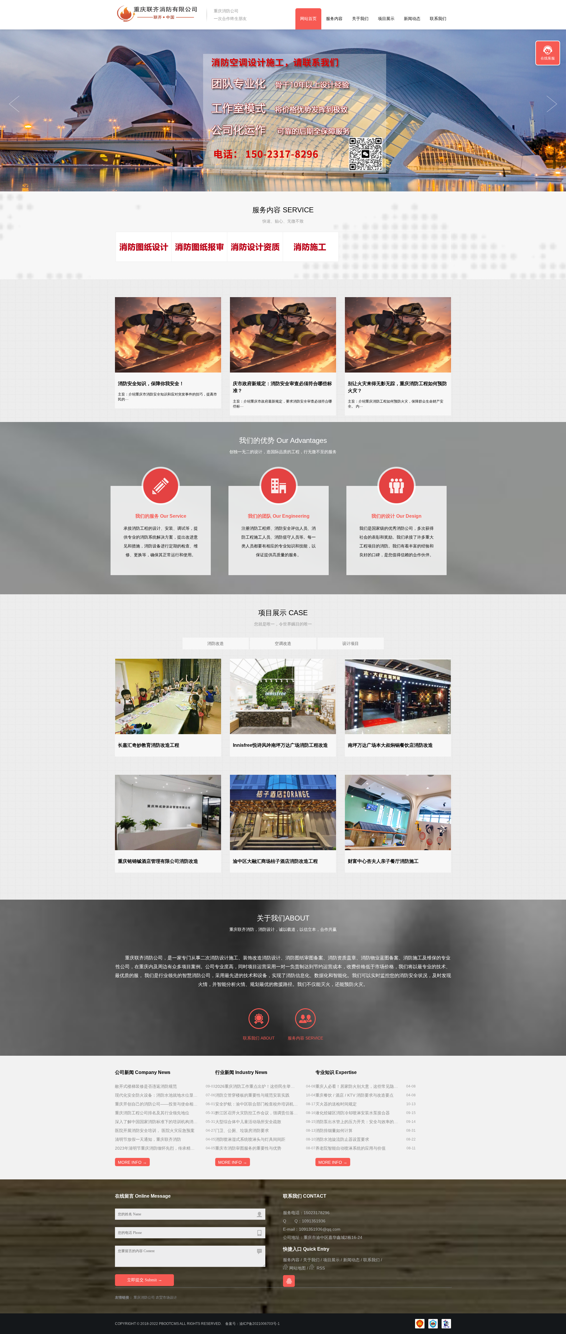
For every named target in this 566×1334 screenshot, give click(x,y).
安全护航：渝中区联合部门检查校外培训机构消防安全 (256, 1104)
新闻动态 (412, 18)
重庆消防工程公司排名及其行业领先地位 (152, 1112)
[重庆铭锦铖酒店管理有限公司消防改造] (168, 812)
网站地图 (297, 1268)
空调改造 (283, 643)
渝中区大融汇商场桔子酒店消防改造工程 (275, 861)
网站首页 (308, 18)
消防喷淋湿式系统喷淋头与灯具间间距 (250, 1139)
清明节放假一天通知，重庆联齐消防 (148, 1139)
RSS (319, 1268)
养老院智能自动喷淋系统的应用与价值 (350, 1148)
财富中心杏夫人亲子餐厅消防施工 (383, 861)
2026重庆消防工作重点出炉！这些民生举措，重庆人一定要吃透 (256, 1086)
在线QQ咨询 (289, 1281)
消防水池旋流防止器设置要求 (342, 1139)
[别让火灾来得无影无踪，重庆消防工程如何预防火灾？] (398, 335)
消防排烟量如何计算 (334, 1130)
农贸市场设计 (166, 1297)
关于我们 (360, 18)
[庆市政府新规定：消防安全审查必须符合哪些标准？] (283, 335)
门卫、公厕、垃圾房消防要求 (242, 1130)
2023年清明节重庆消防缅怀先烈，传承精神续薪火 (156, 1148)
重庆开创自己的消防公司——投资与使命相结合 (156, 1104)
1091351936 (313, 1221)
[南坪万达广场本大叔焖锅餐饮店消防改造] (398, 696)
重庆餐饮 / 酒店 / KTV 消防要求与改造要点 (354, 1095)
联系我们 (438, 18)
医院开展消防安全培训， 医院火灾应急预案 (155, 1130)
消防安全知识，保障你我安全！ (151, 383)
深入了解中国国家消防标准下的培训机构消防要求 (156, 1121)
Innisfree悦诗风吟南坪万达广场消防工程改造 (280, 745)
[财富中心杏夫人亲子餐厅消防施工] (398, 812)
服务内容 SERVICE (305, 1038)
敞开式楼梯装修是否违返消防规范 (146, 1086)
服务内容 (334, 18)
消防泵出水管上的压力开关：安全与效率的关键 (356, 1121)
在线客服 (548, 58)
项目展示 (386, 18)
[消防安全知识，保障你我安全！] (168, 335)
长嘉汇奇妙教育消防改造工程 (148, 745)
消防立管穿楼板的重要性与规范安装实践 (252, 1095)
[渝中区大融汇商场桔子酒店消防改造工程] (283, 812)
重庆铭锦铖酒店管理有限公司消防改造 (158, 861)
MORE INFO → (132, 1162)
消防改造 (215, 643)
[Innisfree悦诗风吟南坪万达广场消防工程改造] (283, 696)
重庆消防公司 (144, 1297)
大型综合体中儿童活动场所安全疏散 (248, 1121)
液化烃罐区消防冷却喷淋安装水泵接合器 (352, 1112)
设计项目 (350, 643)
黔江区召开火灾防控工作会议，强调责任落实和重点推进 (256, 1112)
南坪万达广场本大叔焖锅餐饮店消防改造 (390, 745)
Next (14, 104)
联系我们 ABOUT (259, 1038)
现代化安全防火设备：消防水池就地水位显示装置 (156, 1095)
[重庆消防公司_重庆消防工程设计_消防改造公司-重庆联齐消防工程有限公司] (157, 14)
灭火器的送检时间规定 (336, 1104)
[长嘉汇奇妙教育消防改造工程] (168, 696)
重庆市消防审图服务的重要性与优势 (248, 1148)
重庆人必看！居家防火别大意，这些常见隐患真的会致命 (356, 1086)
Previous (552, 104)
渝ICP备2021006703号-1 (259, 1324)
